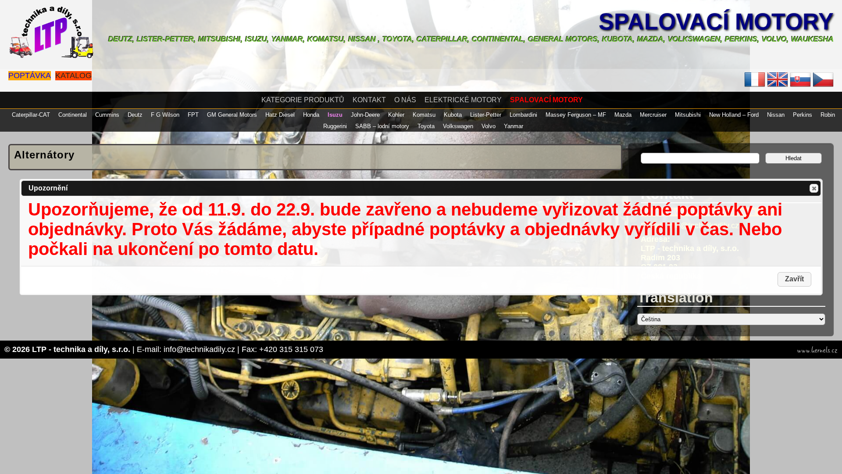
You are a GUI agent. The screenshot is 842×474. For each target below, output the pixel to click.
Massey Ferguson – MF (576, 114)
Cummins (107, 114)
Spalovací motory (716, 21)
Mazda (623, 114)
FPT (193, 114)
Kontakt (369, 100)
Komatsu (424, 114)
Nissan (776, 114)
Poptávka (29, 75)
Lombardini (523, 114)
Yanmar (513, 126)
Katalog (73, 75)
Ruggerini (335, 126)
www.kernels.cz (817, 350)
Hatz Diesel (280, 114)
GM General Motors (232, 114)
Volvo (489, 126)
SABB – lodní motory (382, 126)
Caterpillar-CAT (31, 114)
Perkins (802, 114)
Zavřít (814, 188)
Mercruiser (653, 114)
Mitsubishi (688, 114)
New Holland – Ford (734, 114)
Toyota (426, 126)
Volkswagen (458, 126)
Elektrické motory (463, 100)
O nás (405, 100)
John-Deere (365, 114)
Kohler (396, 114)
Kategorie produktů (302, 100)
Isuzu (335, 114)
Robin (828, 114)
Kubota (453, 114)
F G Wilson (165, 114)
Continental (72, 114)
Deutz (135, 114)
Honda (311, 114)
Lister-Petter (485, 114)
